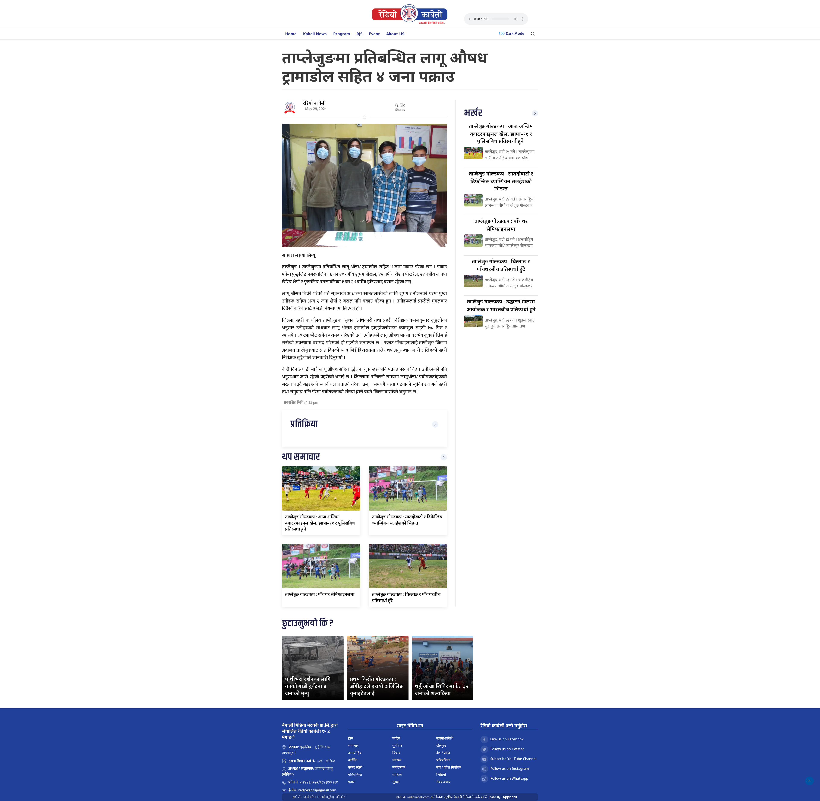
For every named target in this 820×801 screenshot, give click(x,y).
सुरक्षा (396, 781)
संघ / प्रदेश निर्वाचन (448, 767)
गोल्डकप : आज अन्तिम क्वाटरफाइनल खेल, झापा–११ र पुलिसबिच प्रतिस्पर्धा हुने (320, 523)
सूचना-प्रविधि (444, 738)
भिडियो (441, 774)
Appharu (510, 797)
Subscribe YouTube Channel (513, 758)
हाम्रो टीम (297, 797)
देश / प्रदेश (443, 752)
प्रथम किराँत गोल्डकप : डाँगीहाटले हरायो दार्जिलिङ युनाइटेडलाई (376, 686)
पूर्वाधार (397, 745)
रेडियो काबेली (314, 103)
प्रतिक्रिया (304, 424)
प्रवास (351, 781)
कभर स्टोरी (355, 767)
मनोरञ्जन (398, 767)
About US (395, 33)
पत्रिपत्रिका (355, 774)
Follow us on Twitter (507, 749)
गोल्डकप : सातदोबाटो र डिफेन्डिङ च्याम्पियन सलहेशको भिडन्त (501, 181)
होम (350, 738)
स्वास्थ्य (396, 760)
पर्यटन (396, 738)
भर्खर (473, 113)
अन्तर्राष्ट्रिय (355, 752)
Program (341, 33)
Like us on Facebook (507, 739)
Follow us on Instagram (509, 768)
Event (374, 33)
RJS (359, 33)
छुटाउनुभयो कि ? (307, 623)
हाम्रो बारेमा (310, 797)
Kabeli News (315, 33)
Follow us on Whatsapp (509, 778)
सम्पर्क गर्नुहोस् (326, 797)
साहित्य (397, 774)
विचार (396, 752)
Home (291, 33)
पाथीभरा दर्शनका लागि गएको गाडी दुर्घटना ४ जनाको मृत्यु (308, 686)
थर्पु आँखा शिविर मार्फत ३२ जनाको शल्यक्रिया (442, 689)
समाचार (353, 745)
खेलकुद (441, 745)
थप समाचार (301, 457)
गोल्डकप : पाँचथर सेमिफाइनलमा (319, 594)
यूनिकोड (340, 797)
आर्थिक (352, 760)
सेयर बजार (443, 781)
